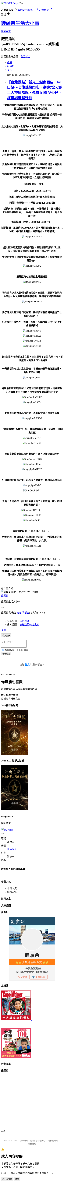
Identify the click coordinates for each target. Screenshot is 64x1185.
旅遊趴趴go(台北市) (30, 624)
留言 (26, 612)
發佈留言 (6, 654)
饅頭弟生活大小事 (20, 23)
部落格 (10, 66)
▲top (4, 629)
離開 (17, 1179)
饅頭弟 (4, 595)
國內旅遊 (24, 621)
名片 (9, 69)
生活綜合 (25, 56)
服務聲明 (32, 1144)
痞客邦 (20, 612)
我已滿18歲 (7, 1179)
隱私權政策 (53, 1140)
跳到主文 (6, 31)
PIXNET (14, 1140)
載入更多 (6, 635)
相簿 (9, 62)
